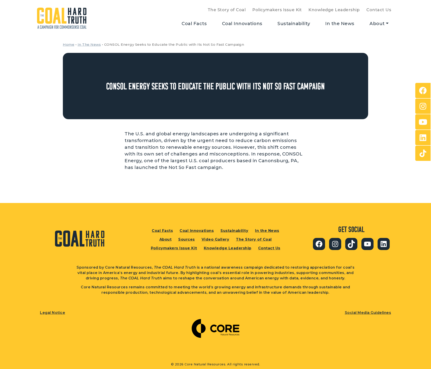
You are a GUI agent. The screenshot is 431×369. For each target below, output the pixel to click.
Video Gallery (215, 239)
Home (68, 44)
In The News (89, 44)
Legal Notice (52, 313)
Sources (186, 239)
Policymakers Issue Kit (277, 9)
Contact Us (378, 9)
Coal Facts (194, 23)
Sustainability (293, 23)
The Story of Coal (227, 9)
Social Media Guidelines (368, 313)
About (377, 23)
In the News (339, 23)
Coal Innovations (242, 23)
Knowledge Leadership (334, 9)
